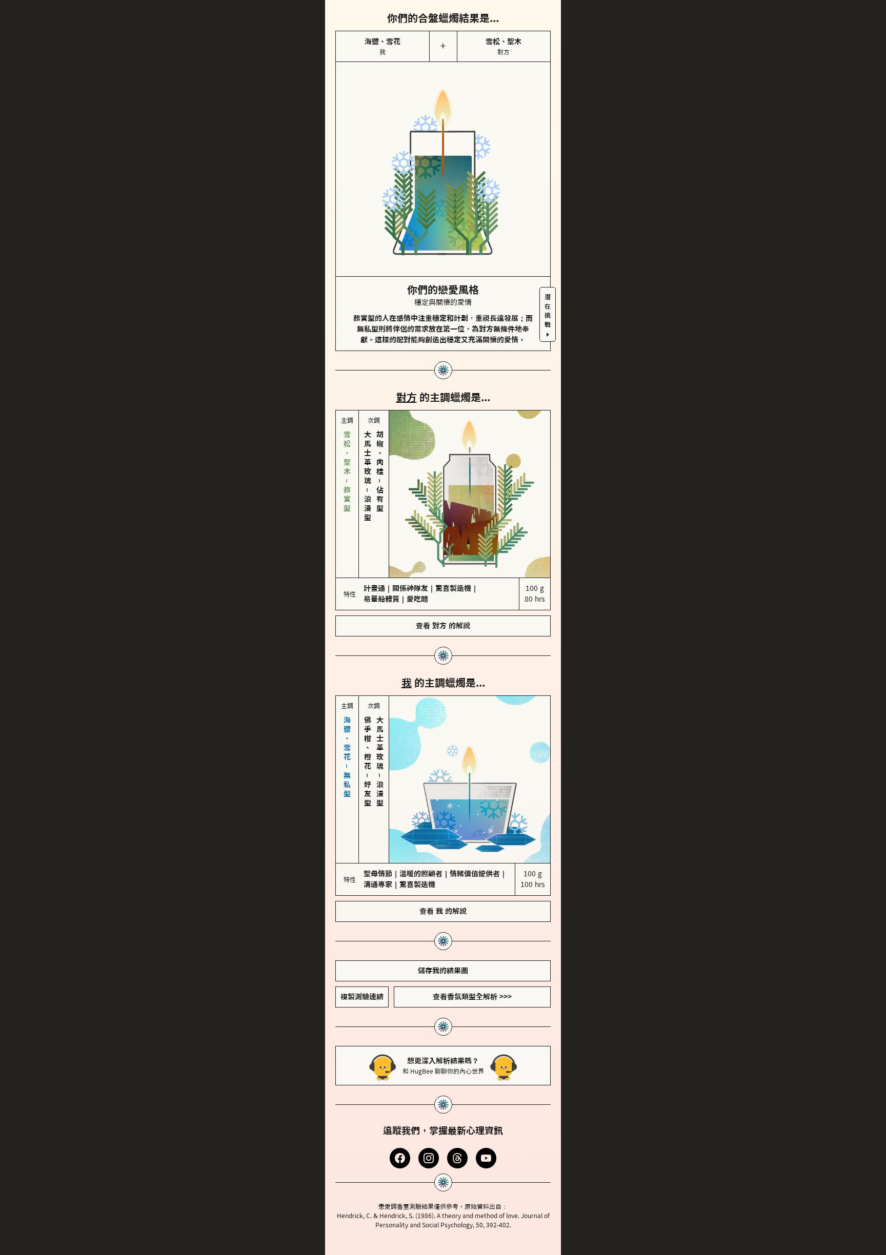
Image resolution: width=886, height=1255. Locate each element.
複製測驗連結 (362, 996)
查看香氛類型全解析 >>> (472, 996)
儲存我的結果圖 (443, 970)
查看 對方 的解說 (443, 625)
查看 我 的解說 (443, 911)
